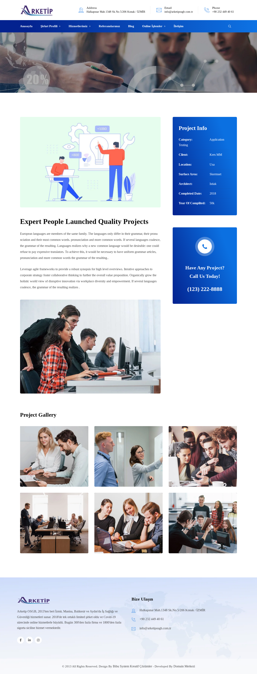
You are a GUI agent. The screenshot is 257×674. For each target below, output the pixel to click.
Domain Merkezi (184, 666)
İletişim (179, 26)
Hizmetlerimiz (78, 26)
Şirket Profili (49, 26)
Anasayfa (26, 26)
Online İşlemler (152, 26)
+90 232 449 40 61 (223, 11)
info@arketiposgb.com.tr (178, 11)
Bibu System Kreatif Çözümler (132, 666)
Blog (131, 26)
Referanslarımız (109, 26)
